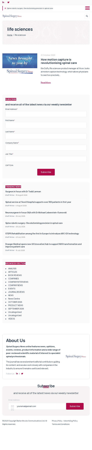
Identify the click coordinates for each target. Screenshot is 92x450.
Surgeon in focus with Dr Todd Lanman (23, 191)
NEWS (11, 295)
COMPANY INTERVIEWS (18, 282)
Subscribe (46, 172)
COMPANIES (13, 278)
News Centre (14, 298)
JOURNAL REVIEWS (16, 292)
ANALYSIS (12, 268)
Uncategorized (14, 315)
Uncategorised (15, 312)
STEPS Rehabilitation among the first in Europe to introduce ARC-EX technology (36, 8)
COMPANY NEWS (15, 285)
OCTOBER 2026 (15, 302)
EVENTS (11, 288)
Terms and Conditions (60, 424)
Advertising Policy (70, 421)
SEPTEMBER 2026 (16, 308)
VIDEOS (11, 318)
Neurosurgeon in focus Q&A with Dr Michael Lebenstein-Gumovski (36, 212)
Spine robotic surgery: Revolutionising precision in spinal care (34, 223)
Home (9, 35)
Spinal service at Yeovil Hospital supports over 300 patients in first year (38, 202)
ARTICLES (12, 272)
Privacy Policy (57, 421)
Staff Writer (9, 195)
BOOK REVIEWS (15, 275)
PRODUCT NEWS (15, 305)
